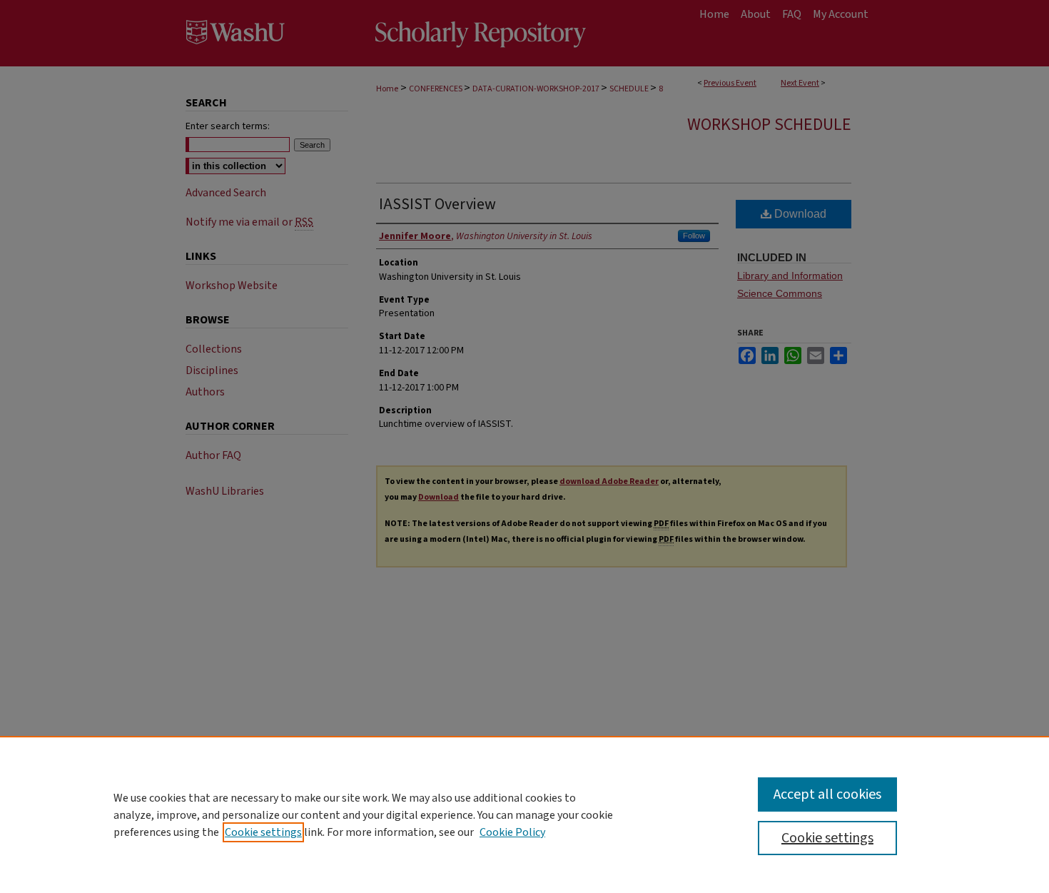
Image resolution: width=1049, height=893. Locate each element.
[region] (524, 814)
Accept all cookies (827, 794)
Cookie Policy (512, 832)
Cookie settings (263, 832)
